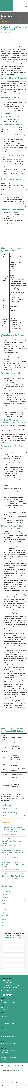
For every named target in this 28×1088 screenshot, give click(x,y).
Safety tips (5, 808)
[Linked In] (9, 995)
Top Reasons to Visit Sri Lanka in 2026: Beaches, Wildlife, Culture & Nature (13, 864)
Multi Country (6, 906)
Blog (6, 21)
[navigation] (26, 6)
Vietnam (4, 925)
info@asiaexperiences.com (9, 990)
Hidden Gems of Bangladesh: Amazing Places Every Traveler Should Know (12, 853)
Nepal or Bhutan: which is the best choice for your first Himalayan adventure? (14, 841)
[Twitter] (7, 995)
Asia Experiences (10, 1066)
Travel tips (14, 808)
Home (2, 21)
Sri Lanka (5, 916)
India (3, 900)
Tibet (3, 922)
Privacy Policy (15, 1070)
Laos (3, 903)
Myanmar (5, 909)
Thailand (5, 919)
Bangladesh (6, 891)
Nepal (4, 913)
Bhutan (4, 894)
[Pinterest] (11, 995)
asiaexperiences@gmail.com (9, 992)
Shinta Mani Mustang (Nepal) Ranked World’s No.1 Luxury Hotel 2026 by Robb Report (13, 829)
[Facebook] (4, 995)
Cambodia (5, 897)
